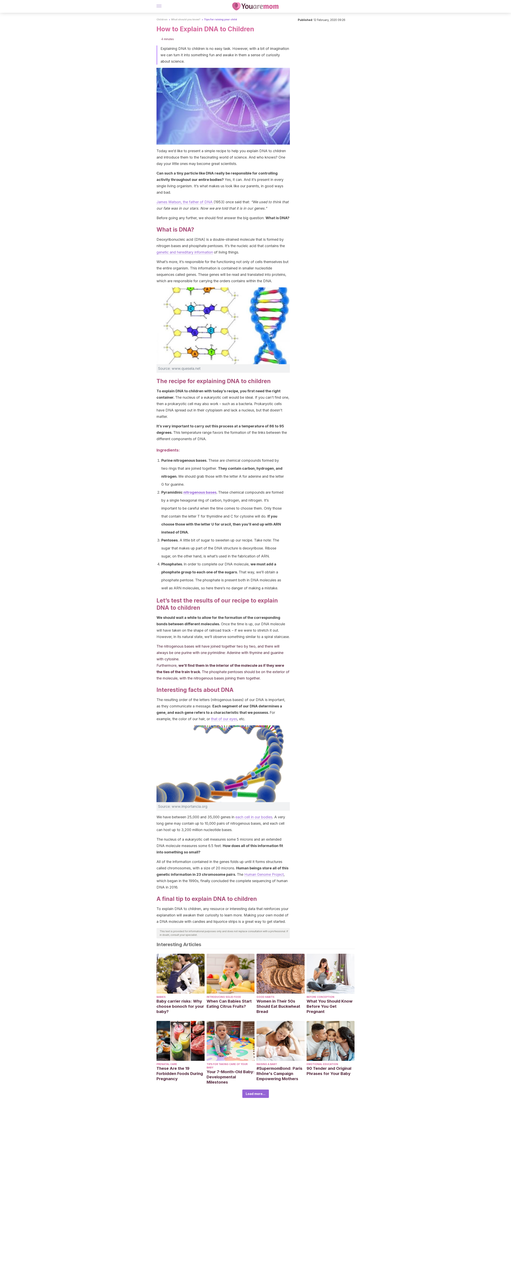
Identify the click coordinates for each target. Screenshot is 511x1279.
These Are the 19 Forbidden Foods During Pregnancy (179, 1073)
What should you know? (185, 19)
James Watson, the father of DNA (185, 202)
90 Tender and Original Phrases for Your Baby (329, 1071)
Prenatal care (166, 1064)
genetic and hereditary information (184, 252)
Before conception (320, 996)
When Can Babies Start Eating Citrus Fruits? (229, 1004)
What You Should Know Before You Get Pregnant (330, 1006)
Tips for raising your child (220, 19)
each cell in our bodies (253, 817)
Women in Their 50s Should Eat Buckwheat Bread (278, 1006)
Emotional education (322, 1064)
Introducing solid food (224, 996)
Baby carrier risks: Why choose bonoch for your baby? (180, 1006)
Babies (160, 996)
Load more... (255, 1094)
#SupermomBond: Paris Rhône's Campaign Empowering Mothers (279, 1073)
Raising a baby (266, 1064)
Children (161, 19)
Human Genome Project (264, 874)
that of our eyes (224, 719)
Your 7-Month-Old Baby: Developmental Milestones (231, 1077)
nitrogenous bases (199, 492)
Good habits (265, 996)
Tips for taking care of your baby (227, 1066)
